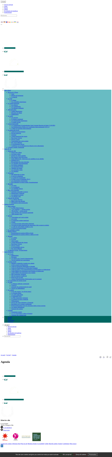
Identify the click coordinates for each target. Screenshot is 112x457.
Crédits (46, 443)
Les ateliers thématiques (17, 307)
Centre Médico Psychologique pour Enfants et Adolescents (27, 271)
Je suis (3, 1)
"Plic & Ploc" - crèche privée (19, 211)
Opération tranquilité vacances (19, 192)
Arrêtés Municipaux (16, 111)
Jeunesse (10, 236)
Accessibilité (40, 443)
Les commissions (16, 106)
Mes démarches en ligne (17, 174)
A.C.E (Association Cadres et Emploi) (21, 313)
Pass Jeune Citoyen (16, 138)
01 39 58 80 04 (7, 427)
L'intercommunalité (13, 124)
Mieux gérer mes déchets (18, 201)
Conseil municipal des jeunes (19, 136)
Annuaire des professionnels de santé (21, 287)
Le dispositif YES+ (16, 296)
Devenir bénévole (16, 133)
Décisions (14, 257)
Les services (14, 117)
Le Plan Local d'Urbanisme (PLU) (20, 179)
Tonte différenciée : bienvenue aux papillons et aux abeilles (27, 159)
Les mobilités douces (17, 188)
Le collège (14, 237)
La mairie (10, 116)
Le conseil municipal (13, 103)
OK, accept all (66, 454)
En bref (8, 355)
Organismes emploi (16, 312)
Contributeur (65, 443)
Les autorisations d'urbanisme (19, 181)
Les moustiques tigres (17, 166)
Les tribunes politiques (17, 108)
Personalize (92, 454)
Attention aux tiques (16, 168)
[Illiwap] (14, 71)
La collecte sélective (16, 199)
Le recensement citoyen (17, 144)
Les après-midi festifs (17, 294)
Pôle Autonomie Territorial (18, 274)
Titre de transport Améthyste (19, 276)
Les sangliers (14, 171)
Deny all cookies (80, 454)
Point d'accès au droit (17, 277)
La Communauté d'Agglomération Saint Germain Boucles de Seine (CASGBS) (33, 125)
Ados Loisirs (14, 241)
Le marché (14, 97)
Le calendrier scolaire (14, 230)
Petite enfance (11, 206)
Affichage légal (12, 109)
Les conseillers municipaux (18, 102)
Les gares (13, 185)
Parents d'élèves (12, 231)
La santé (10, 282)
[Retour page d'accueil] (31, 353)
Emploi (60, 443)
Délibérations (15, 114)
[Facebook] (5, 51)
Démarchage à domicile (17, 193)
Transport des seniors (17, 309)
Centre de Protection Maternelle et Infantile (23, 266)
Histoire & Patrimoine (17, 95)
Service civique (15, 139)
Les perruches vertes (16, 170)
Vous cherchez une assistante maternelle (22, 212)
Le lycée (13, 239)
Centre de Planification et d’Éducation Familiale (24, 268)
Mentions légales (32, 443)
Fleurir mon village (16, 152)
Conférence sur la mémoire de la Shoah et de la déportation (27, 146)
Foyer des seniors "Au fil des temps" (21, 291)
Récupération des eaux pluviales (20, 162)
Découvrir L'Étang (13, 92)
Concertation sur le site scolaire (19, 141)
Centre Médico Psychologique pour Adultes (23, 272)
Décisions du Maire (16, 113)
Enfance (10, 216)
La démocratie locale (13, 130)
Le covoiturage (15, 187)
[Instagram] (5, 75)
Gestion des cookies (6, 443)
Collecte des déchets (13, 198)
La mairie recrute (16, 122)
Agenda (10, 317)
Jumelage (13, 135)
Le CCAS (10, 254)
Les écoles (14, 219)
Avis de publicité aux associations (20, 260)
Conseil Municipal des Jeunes (19, 242)
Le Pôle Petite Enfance (17, 208)
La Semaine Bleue (16, 293)
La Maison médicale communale (20, 283)
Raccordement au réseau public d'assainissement (24, 182)
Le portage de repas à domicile (19, 299)
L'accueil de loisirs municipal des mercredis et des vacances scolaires (30, 225)
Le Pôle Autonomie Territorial (19, 298)
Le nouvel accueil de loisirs (18, 228)
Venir (12, 94)
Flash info (10, 322)
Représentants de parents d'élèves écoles (22, 233)
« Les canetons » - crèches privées (20, 209)
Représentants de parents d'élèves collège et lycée (24, 234)
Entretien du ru (15, 160)
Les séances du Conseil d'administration (22, 258)
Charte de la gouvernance (18, 131)
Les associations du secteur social (17, 280)
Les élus (10, 98)
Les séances (14, 105)
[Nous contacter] (9, 48)
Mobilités (10, 184)
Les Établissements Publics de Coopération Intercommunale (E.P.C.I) (30, 127)
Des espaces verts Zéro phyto (19, 157)
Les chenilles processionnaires (19, 163)
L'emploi (10, 310)
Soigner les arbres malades (18, 155)
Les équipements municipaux (19, 120)
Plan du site (24, 443)
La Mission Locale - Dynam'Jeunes (17, 250)
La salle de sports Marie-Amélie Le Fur (22, 226)
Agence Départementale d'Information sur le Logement (26, 279)
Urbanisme (11, 173)
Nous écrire (6, 430)
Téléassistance (15, 301)
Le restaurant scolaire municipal (20, 220)
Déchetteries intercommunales (19, 203)
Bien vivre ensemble (13, 190)
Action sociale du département (19, 265)
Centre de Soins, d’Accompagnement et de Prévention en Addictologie (30, 269)
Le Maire (13, 100)
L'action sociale (12, 261)
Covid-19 (13, 285)
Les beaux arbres (16, 154)
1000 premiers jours (16, 214)
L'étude (13, 222)
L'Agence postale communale (16, 147)
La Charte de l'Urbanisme (18, 177)
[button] (107, 357)
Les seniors (11, 290)
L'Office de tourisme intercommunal (21, 128)
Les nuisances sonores (17, 195)
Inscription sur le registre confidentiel (21, 304)
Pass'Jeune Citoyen (16, 244)
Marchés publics (53, 443)
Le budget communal (17, 119)
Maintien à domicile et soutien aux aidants (22, 263)
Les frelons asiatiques (17, 165)
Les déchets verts (16, 196)
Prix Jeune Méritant (16, 142)
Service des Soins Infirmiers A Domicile (22, 302)
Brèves (10, 318)
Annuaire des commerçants (18, 315)
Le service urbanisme (17, 176)
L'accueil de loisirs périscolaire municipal (22, 223)
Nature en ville (12, 151)
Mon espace (73, 443)
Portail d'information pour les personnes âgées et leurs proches (28, 305)
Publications (11, 320)
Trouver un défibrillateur (18, 288)
